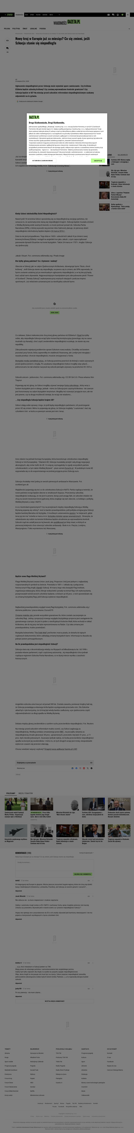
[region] (67, 139)
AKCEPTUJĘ (98, 161)
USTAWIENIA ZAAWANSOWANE (42, 160)
